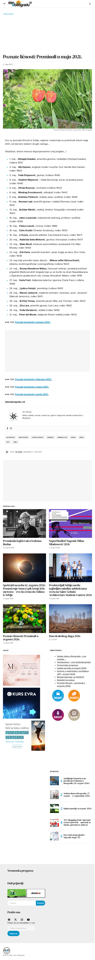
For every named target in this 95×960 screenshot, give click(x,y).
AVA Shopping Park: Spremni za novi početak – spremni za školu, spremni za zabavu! (77, 822)
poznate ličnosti (37, 437)
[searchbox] (21, 903)
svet (8, 442)
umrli (15, 442)
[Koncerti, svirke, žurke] (58, 714)
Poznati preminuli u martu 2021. (32, 387)
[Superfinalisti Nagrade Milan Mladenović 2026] (70, 523)
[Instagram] (11, 428)
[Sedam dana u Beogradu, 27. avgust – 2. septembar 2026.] (54, 794)
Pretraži (40, 903)
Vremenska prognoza (67, 665)
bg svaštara (10, 437)
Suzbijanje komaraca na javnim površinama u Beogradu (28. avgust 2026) (77, 781)
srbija (81, 437)
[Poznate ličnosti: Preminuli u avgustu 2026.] (24, 618)
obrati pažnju (23, 437)
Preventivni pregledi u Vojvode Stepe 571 (74, 836)
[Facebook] (7, 428)
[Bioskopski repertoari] (58, 695)
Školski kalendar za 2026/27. (70, 677)
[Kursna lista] (21, 670)
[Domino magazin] (36, 893)
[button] (4, 3)
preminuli (50, 437)
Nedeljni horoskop (66, 680)
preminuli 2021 (62, 437)
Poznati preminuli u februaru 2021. (33, 379)
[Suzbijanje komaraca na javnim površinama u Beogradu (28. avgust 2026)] (54, 780)
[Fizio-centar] (24, 735)
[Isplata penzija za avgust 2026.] (54, 808)
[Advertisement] (47, 34)
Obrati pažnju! (9, 14)
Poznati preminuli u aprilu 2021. (32, 394)
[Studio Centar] (17, 893)
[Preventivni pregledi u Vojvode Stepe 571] (54, 836)
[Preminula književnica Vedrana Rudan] (24, 523)
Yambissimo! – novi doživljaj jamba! (74, 662)
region (73, 437)
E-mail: (32, 923)
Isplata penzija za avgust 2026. (72, 668)
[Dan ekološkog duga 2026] (70, 618)
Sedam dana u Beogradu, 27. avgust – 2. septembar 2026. (77, 794)
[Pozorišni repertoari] (74, 695)
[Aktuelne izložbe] (74, 714)
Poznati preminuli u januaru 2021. (33, 322)
